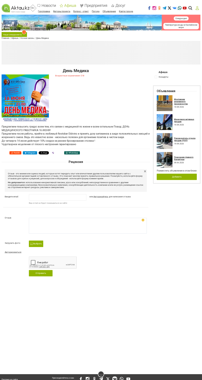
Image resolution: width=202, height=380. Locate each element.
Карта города (126, 11)
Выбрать (37, 243)
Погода (95, 11)
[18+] (15, 8)
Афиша (70, 5)
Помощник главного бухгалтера (183, 158)
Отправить (41, 273)
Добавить (177, 177)
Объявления (109, 11)
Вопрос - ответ (81, 11)
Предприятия (95, 5)
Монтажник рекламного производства (181, 101)
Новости (49, 5)
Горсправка (44, 11)
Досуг (120, 5)
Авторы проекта (61, 11)
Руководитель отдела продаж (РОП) (184, 139)
